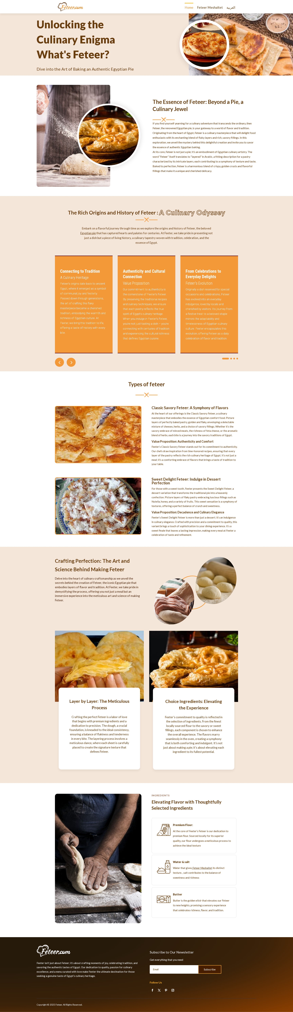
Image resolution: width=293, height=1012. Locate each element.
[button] (71, 362)
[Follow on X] (159, 990)
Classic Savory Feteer (170, 407)
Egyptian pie (88, 233)
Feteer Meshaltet (210, 7)
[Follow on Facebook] (152, 990)
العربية (231, 7)
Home (189, 7)
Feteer (59, 1004)
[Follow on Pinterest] (166, 990)
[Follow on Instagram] (172, 990)
